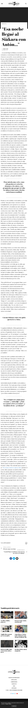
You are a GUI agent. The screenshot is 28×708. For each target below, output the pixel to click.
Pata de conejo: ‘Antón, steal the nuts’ (20, 621)
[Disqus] (14, 583)
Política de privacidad (14, 677)
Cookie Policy (8, 704)
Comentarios (14, 681)
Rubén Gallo (5, 48)
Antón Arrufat (6, 542)
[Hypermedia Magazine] (14, 3)
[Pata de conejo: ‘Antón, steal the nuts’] (21, 615)
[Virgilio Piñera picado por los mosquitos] (7, 628)
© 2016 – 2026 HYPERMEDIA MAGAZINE (14, 690)
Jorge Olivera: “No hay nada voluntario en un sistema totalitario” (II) (20, 636)
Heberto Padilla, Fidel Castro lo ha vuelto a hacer (6, 651)
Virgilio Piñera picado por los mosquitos (6, 635)
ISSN (14, 686)
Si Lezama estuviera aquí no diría (12, 467)
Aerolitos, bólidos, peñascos (5, 621)
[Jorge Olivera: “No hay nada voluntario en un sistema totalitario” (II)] (21, 628)
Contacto (14, 683)
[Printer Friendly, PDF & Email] (26, 543)
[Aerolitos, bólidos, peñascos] (7, 615)
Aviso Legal (14, 679)
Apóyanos (14, 688)
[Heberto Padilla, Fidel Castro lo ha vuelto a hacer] (7, 643)
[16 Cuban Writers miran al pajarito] (21, 643)
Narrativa (4, 23)
